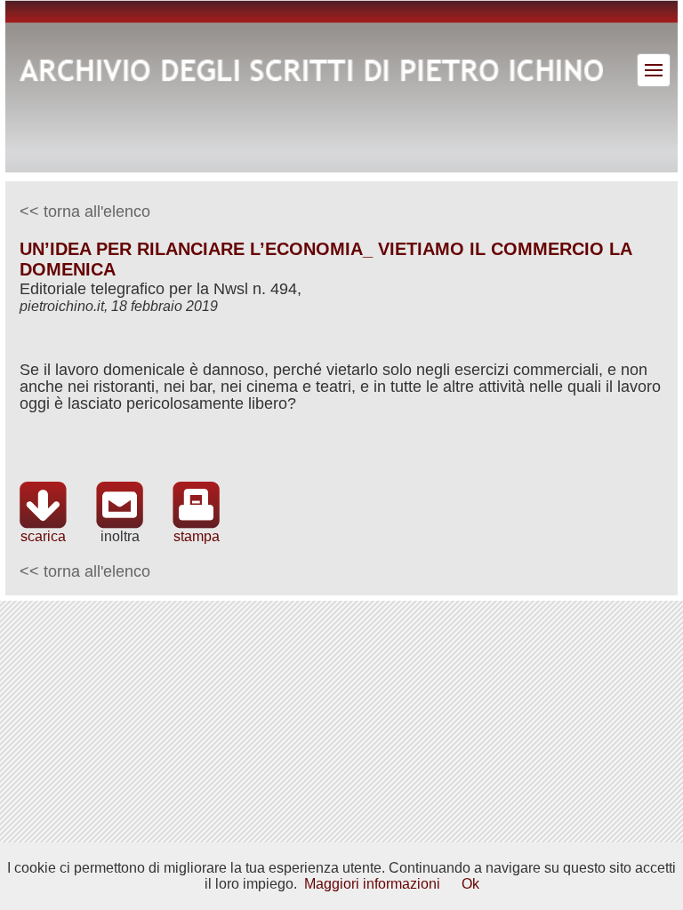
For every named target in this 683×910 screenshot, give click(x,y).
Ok (470, 883)
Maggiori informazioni (372, 883)
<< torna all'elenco (85, 211)
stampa (196, 536)
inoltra (120, 536)
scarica (43, 536)
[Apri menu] (654, 70)
